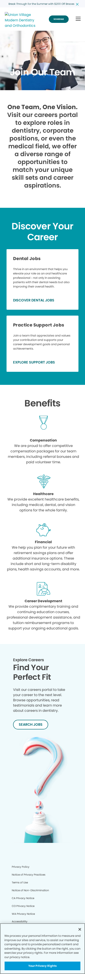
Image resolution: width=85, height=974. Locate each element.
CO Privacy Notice (23, 906)
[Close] (80, 929)
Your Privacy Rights (42, 966)
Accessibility (19, 921)
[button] (78, 19)
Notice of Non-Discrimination (30, 890)
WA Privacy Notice (23, 914)
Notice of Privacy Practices (28, 874)
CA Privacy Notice (23, 898)
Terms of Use (20, 882)
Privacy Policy (20, 867)
